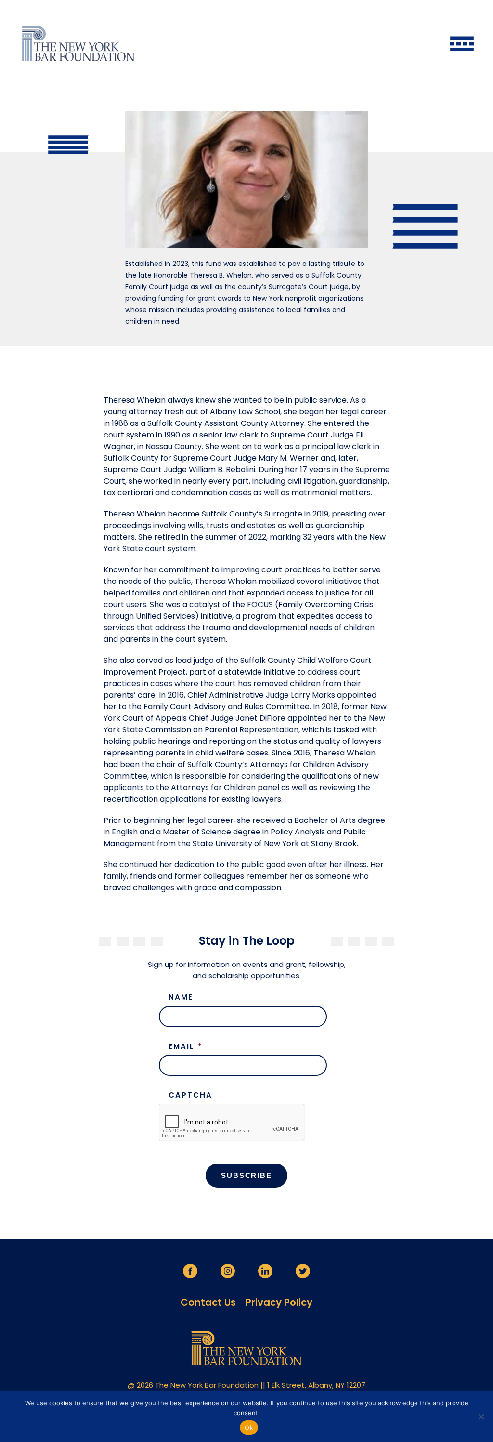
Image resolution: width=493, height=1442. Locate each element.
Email (186, 1046)
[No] (481, 1416)
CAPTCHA (190, 1095)
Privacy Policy (279, 1302)
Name (181, 997)
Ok (249, 1427)
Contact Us (208, 1302)
